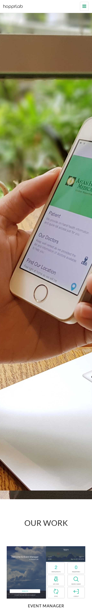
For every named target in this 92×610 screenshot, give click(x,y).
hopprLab (13, 7)
